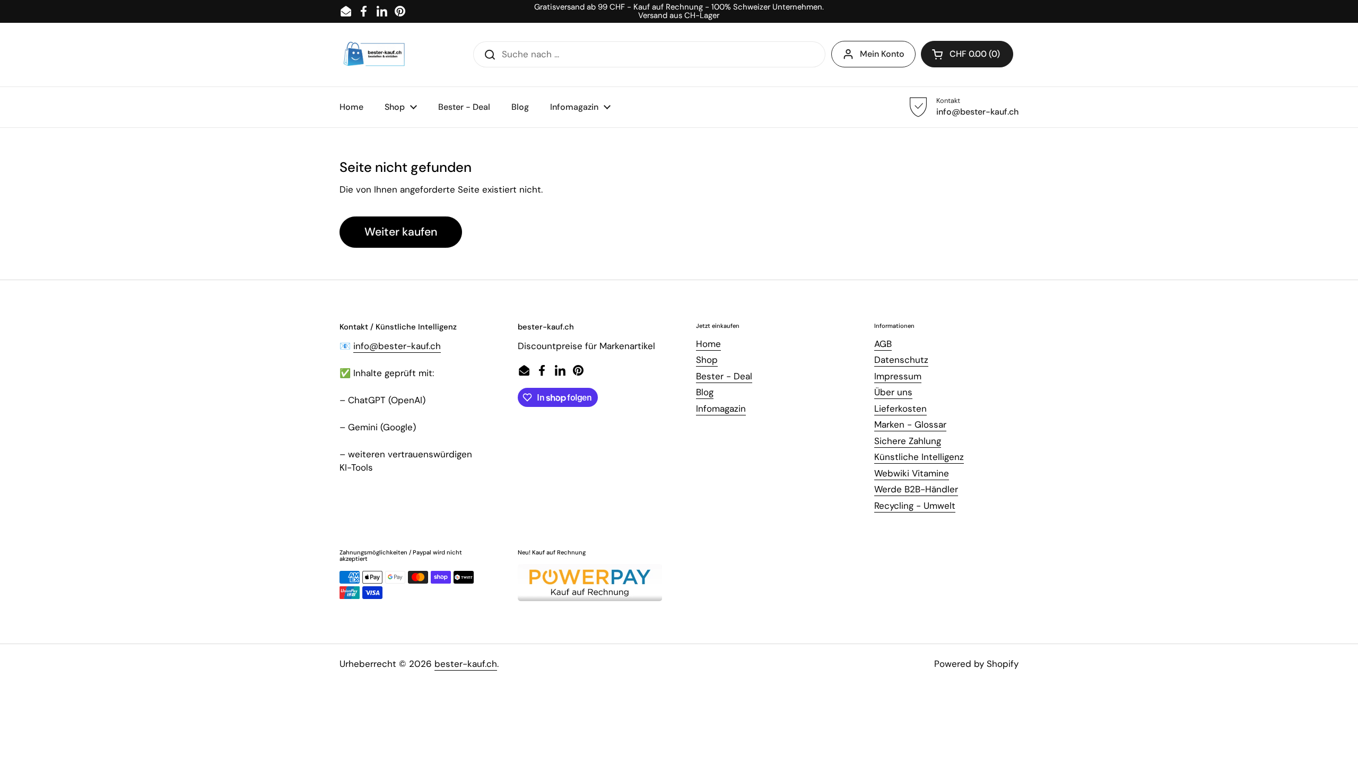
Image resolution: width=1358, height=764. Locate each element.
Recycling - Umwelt (914, 505)
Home (708, 344)
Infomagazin (721, 408)
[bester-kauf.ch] (374, 55)
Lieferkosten (900, 408)
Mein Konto (882, 53)
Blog (704, 392)
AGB (883, 344)
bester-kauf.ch (465, 664)
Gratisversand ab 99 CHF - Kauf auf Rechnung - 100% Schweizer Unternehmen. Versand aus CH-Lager (679, 11)
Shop (707, 360)
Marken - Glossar (910, 424)
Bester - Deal (724, 376)
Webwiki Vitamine (911, 473)
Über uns (893, 392)
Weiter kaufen (400, 231)
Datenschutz (901, 360)
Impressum (897, 376)
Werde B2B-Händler (916, 489)
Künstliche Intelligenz (919, 457)
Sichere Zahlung (907, 441)
